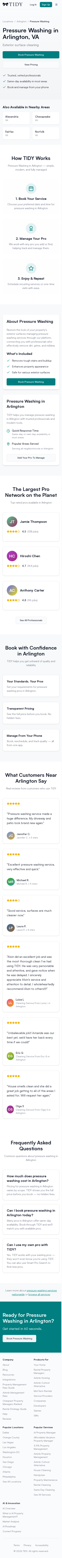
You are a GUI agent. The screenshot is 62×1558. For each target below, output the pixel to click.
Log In (33, 4)
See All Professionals (31, 620)
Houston (7, 1457)
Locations (8, 21)
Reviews (7, 1418)
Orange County (11, 1437)
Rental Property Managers (42, 1371)
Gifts (36, 1415)
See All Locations (12, 1481)
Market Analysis (11, 1521)
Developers (40, 1405)
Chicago (7, 1466)
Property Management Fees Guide (14, 1386)
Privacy (27, 1545)
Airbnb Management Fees (13, 1394)
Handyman (39, 1475)
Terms (17, 1545)
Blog (5, 1369)
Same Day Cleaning (44, 1489)
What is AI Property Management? (13, 1515)
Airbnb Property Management (42, 1455)
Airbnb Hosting (42, 1377)
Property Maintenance (45, 1480)
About (6, 1364)
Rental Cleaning (42, 1484)
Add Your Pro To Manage (31, 457)
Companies (40, 1400)
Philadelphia (9, 1476)
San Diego (8, 1462)
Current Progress (12, 1531)
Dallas (6, 1432)
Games (37, 1410)
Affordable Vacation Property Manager (44, 1439)
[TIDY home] (15, 5)
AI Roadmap (9, 1526)
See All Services (42, 1494)
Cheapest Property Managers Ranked (13, 1402)
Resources (8, 1374)
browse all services (39, 1294)
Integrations (9, 1379)
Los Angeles (9, 1447)
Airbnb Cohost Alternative (42, 1384)
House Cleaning (42, 1470)
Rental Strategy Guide (14, 1409)
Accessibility (41, 1545)
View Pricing (31, 64)
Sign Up (46, 4)
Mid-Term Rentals (43, 1391)
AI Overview (9, 1508)
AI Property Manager (45, 1432)
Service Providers (43, 1395)
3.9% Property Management (41, 1447)
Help (5, 1413)
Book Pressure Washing (31, 54)
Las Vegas (8, 1442)
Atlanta (6, 1471)
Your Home (39, 1364)
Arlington (21, 21)
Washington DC (11, 1452)
